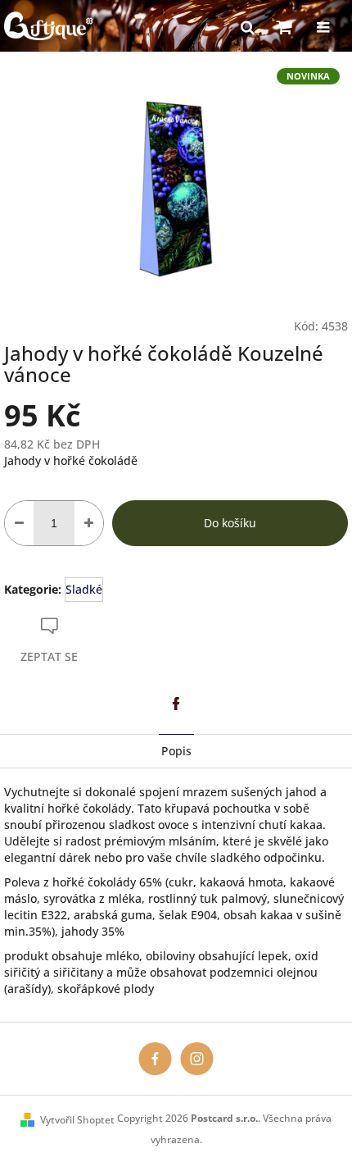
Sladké (83, 589)
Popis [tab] (176, 751)
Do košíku (230, 523)
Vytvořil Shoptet (77, 1120)
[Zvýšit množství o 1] (88, 523)
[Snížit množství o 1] (19, 523)
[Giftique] (155, 1058)
